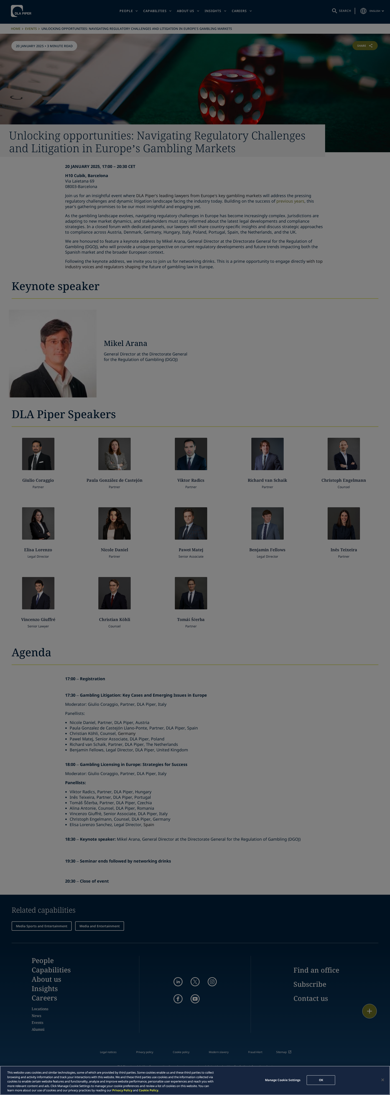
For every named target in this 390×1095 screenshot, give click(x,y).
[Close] (383, 1080)
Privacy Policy (122, 1090)
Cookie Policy (148, 1090)
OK (321, 1080)
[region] (195, 1080)
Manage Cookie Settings (283, 1080)
